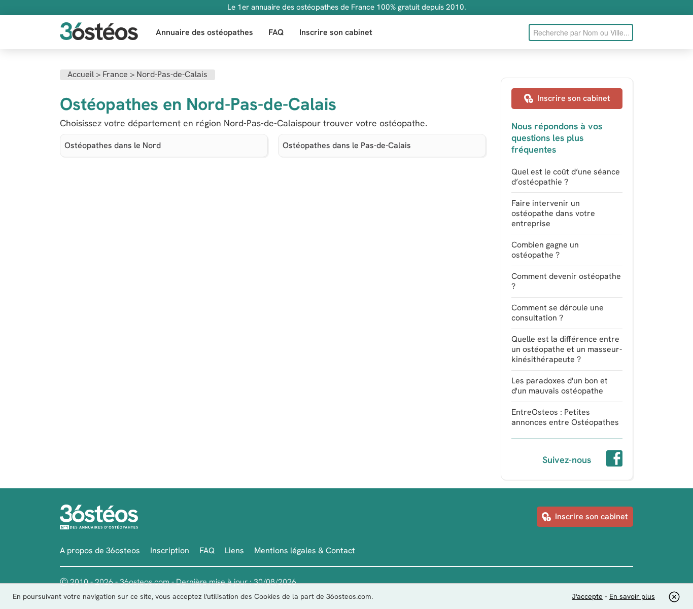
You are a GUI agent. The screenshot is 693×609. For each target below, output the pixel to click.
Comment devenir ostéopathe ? (566, 281)
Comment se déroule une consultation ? (557, 312)
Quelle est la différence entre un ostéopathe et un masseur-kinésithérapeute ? (566, 349)
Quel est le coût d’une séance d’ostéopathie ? (565, 176)
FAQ (276, 32)
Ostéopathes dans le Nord (112, 145)
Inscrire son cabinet (335, 32)
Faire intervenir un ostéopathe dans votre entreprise (553, 213)
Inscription (169, 550)
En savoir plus (632, 596)
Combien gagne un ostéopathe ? (545, 249)
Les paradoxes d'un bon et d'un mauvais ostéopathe (559, 385)
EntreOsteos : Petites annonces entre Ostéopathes (565, 417)
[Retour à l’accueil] (99, 32)
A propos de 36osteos (100, 550)
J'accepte (587, 596)
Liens (234, 550)
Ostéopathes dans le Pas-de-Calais (347, 145)
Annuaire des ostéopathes (204, 32)
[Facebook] (614, 460)
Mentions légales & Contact (304, 550)
